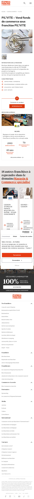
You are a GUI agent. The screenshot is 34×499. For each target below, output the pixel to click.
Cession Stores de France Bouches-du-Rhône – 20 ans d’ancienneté (10, 209)
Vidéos (4, 411)
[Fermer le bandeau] (31, 232)
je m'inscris (17, 287)
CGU (20, 493)
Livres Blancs (5, 414)
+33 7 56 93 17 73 (6, 474)
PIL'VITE (17, 131)
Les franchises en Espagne (9, 424)
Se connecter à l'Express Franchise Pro (12, 369)
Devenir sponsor (6, 455)
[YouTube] (19, 496)
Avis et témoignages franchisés (10, 362)
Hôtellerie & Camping (8, 338)
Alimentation (5, 323)
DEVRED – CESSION (24, 206)
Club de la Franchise (7, 379)
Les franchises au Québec (9, 437)
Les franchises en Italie (8, 431)
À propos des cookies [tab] (26, 236)
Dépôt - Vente (5, 347)
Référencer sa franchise (8, 458)
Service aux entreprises (8, 326)
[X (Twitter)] (14, 496)
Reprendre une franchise (9, 359)
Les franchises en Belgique (9, 428)
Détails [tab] (15, 236)
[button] (24, 3)
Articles (4, 405)
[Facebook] (6, 496)
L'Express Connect (7, 449)
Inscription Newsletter (8, 464)
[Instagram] (28, 496)
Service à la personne (7, 344)
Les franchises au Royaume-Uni (10, 434)
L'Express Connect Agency (9, 452)
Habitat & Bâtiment (7, 332)
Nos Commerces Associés (9, 386)
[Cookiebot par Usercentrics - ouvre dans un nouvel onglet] (22, 232)
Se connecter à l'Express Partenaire (11, 396)
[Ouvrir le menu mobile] (30, 3)
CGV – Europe (25, 493)
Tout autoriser (17, 255)
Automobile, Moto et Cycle (9, 341)
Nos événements (6, 373)
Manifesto (4, 471)
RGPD (16, 493)
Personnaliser (16, 260)
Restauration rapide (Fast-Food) (11, 310)
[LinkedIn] (10, 496)
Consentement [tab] (6, 236)
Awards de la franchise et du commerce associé (15, 376)
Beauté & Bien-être (7, 319)
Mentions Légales (10, 493)
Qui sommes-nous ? (7, 446)
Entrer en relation (17, 106)
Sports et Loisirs (6, 329)
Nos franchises (6, 356)
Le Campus (5, 461)
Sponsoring (5, 393)
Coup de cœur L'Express (8, 307)
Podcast (4, 408)
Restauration (5, 313)
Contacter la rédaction (8, 467)
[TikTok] (24, 496)
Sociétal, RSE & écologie (8, 335)
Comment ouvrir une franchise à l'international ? (15, 421)
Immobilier (5, 316)
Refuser (17, 265)
